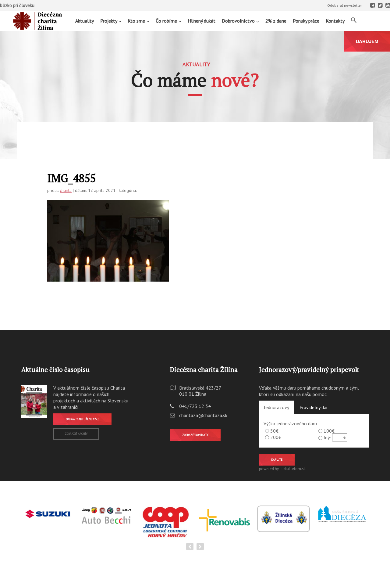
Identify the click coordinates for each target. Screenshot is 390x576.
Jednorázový (276, 407)
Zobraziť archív (76, 433)
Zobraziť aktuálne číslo (82, 419)
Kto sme (137, 21)
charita (66, 190)
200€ (275, 437)
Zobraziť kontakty (195, 435)
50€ (274, 431)
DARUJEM (367, 41)
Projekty (109, 21)
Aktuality (84, 21)
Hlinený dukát (201, 21)
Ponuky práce (306, 21)
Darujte (276, 459)
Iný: (327, 437)
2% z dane (275, 21)
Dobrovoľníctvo (239, 21)
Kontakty (335, 21)
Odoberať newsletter (344, 5)
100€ (329, 431)
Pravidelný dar (314, 407)
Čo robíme (167, 21)
